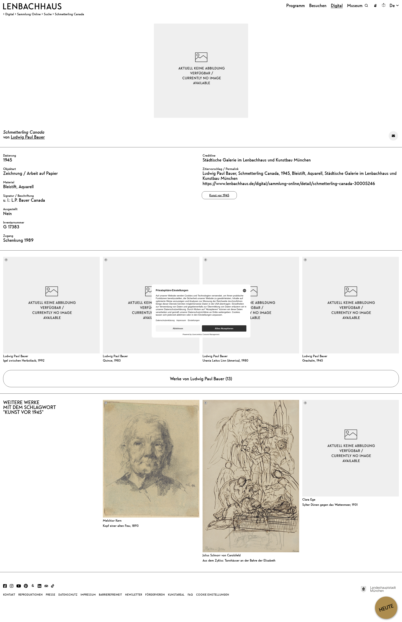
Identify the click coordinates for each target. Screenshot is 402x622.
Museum (354, 5)
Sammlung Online (29, 14)
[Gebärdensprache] (375, 5)
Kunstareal (176, 594)
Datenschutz (67, 594)
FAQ (190, 594)
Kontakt (9, 594)
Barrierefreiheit (110, 594)
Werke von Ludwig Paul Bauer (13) (201, 378)
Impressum (88, 594)
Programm (295, 5)
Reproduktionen (30, 594)
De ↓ (394, 5)
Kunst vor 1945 (219, 195)
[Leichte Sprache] (383, 5)
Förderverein (155, 594)
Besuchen (317, 5)
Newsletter (133, 594)
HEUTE (386, 608)
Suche (48, 14)
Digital (9, 14)
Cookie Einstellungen (212, 594)
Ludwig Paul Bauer (28, 136)
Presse (50, 594)
